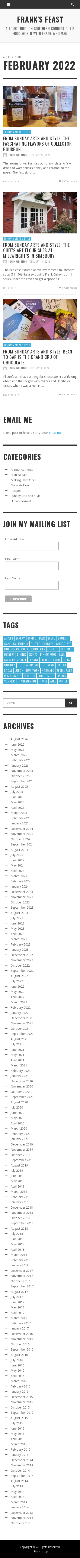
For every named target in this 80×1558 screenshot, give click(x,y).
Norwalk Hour (20, 485)
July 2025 (17, 792)
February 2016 (21, 1386)
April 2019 (17, 1186)
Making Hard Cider (23, 480)
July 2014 (17, 1486)
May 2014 (17, 1491)
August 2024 (19, 850)
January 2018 (20, 1265)
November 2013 (22, 1518)
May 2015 (17, 1434)
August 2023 (19, 913)
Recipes (16, 491)
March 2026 (19, 755)
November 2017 (22, 1276)
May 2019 (17, 1181)
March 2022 (19, 1002)
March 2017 (19, 1318)
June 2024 (17, 860)
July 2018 (17, 1234)
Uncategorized (21, 501)
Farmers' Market (15, 659)
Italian (61, 665)
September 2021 (22, 1034)
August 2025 (19, 786)
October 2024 (20, 839)
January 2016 (20, 1391)
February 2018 (21, 1260)
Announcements (22, 470)
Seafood (29, 675)
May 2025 (17, 802)
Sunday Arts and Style (17, 132)
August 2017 (19, 1292)
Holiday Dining (28, 665)
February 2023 (21, 944)
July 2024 (17, 855)
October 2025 (20, 776)
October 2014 (20, 1470)
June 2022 (17, 986)
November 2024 (22, 834)
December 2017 (22, 1271)
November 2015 (22, 1402)
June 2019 (17, 1176)
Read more (10, 181)
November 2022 (22, 960)
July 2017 (17, 1297)
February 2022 (21, 1007)
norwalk (48, 670)
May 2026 (17, 750)
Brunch (63, 638)
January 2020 (20, 1139)
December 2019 (22, 1144)
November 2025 (22, 771)
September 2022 (22, 971)
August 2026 (19, 739)
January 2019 (20, 1202)
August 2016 (19, 1355)
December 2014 (22, 1460)
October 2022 (20, 965)
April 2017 (17, 1313)
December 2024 (22, 829)
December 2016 (22, 1334)
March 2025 (19, 813)
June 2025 (17, 797)
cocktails (38, 649)
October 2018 (20, 1218)
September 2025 (22, 781)
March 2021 (19, 1065)
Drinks (33, 654)
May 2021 (17, 1055)
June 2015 (17, 1428)
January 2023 (20, 949)
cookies (53, 649)
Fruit (56, 659)
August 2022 (19, 976)
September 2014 (22, 1476)
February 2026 (21, 760)
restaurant (64, 670)
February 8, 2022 (39, 368)
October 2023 (20, 902)
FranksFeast (19, 475)
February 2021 (21, 1071)
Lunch (19, 670)
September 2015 (22, 1412)
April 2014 (17, 1497)
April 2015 (17, 1439)
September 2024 (22, 844)
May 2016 (17, 1370)
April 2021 (17, 1060)
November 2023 (22, 897)
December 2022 (22, 955)
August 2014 (19, 1481)
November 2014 (22, 1465)
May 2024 (17, 865)
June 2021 (17, 1050)
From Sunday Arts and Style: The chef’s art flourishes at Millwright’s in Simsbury (36, 250)
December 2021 (22, 1018)
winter (63, 681)
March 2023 (19, 939)
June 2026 (17, 744)
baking (32, 638)
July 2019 (17, 1170)
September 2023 (22, 907)
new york (32, 670)
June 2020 (17, 1113)
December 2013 (22, 1513)
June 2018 (17, 1239)
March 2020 (19, 1128)
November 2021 (22, 1023)
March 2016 (19, 1381)
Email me (55, 433)
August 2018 (19, 1228)
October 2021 (20, 1028)
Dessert (9, 654)
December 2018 (22, 1207)
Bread (51, 638)
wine (53, 681)
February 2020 (21, 1134)
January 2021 (20, 1076)
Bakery (20, 638)
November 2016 (22, 1339)
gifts (66, 659)
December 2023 (22, 892)
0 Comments (69, 181)
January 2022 (20, 1013)
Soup (50, 675)
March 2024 (19, 876)
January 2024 (20, 886)
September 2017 (22, 1286)
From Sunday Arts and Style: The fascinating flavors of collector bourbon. (37, 143)
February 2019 (21, 1197)
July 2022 (17, 981)
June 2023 (17, 923)
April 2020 (17, 1123)
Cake (7, 643)
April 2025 (17, 808)
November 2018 (22, 1213)
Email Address (14, 539)
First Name (12, 559)
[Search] (8, 4)
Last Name (12, 578)
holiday (9, 665)
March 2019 (19, 1191)
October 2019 (20, 1155)
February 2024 (21, 881)
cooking (67, 649)
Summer (9, 681)
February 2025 (21, 818)
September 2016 (22, 1349)
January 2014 (20, 1507)
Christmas (11, 649)
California (20, 643)
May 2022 (17, 992)
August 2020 (19, 1102)
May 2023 (17, 928)
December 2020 (22, 1081)
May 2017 (17, 1307)
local (8, 670)
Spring (61, 675)
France (33, 659)
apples (8, 638)
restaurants (12, 675)
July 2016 (17, 1360)
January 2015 (20, 1455)
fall (62, 654)
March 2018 (19, 1255)
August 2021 (19, 1039)
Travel (43, 681)
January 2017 (20, 1328)
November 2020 (22, 1086)
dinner (21, 654)
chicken (48, 643)
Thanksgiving (26, 681)
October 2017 (20, 1281)
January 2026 (20, 765)
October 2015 (20, 1407)
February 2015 (21, 1449)
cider (25, 649)
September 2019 (22, 1160)
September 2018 (22, 1223)
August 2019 (19, 1165)
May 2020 (17, 1118)
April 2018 (17, 1249)
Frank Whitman (18, 155)
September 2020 (22, 1097)
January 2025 (20, 823)
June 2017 (17, 1302)
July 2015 (17, 1423)
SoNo (41, 675)
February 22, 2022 (39, 155)
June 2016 (17, 1365)
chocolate (63, 643)
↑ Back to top (40, 1551)
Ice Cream (47, 665)
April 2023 (17, 934)
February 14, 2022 (39, 261)
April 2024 (17, 871)
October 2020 (20, 1092)
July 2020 (17, 1107)
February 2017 (21, 1323)
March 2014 (19, 1502)
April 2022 (17, 997)
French (46, 659)
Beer (42, 638)
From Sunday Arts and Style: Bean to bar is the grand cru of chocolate (37, 357)
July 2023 (17, 918)
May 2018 (17, 1244)
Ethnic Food (48, 654)
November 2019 (22, 1149)
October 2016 (20, 1344)
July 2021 (17, 1044)
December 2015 (22, 1397)
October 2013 (20, 1523)
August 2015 (19, 1418)
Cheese (35, 643)
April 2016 (17, 1376)
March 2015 (19, 1444)
